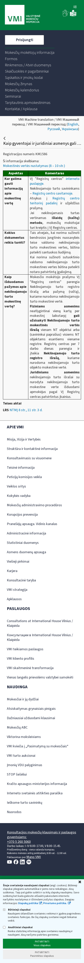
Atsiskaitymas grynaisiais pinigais (31, 708)
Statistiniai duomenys (23, 542)
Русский (53, 129)
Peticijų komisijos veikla (24, 477)
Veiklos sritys (16, 486)
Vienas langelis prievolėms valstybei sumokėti (40, 677)
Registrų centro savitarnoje (52, 193)
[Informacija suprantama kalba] (73, 15)
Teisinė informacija (21, 467)
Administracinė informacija (26, 533)
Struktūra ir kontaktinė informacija (32, 448)
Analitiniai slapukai (20, 927)
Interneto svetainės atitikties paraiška (35, 793)
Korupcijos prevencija (22, 514)
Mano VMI (33, 857)
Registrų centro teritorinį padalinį (55, 201)
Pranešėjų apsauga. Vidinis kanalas (32, 524)
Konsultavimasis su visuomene (29, 458)
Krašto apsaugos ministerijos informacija (37, 783)
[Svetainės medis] (75, 7)
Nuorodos (14, 812)
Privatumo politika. (55, 903)
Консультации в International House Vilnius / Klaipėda (40, 637)
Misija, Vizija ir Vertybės (24, 439)
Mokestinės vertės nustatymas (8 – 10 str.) (34, 165)
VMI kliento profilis (20, 658)
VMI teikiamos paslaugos (25, 649)
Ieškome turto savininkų (24, 802)
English (73, 124)
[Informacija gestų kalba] (66, 15)
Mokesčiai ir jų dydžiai (23, 699)
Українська (70, 129)
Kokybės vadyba (18, 495)
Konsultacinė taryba (21, 580)
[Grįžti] (5, 138)
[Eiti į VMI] (22, 15)
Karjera (12, 570)
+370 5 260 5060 (19, 841)
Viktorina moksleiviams (24, 736)
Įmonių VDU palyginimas (24, 765)
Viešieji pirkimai (18, 561)
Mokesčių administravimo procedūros (34, 505)
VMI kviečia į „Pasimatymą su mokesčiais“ (37, 746)
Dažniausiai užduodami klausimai (31, 718)
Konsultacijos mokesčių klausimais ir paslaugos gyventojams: (41, 835)
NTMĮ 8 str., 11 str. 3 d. (26, 410)
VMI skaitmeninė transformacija (30, 668)
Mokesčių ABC (17, 727)
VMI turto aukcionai (21, 755)
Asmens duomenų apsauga (26, 552)
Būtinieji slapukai (18, 910)
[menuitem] (30, 52)
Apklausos (14, 599)
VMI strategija (17, 589)
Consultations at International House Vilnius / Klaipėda (40, 623)
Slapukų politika (28, 903)
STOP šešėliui (17, 774)
